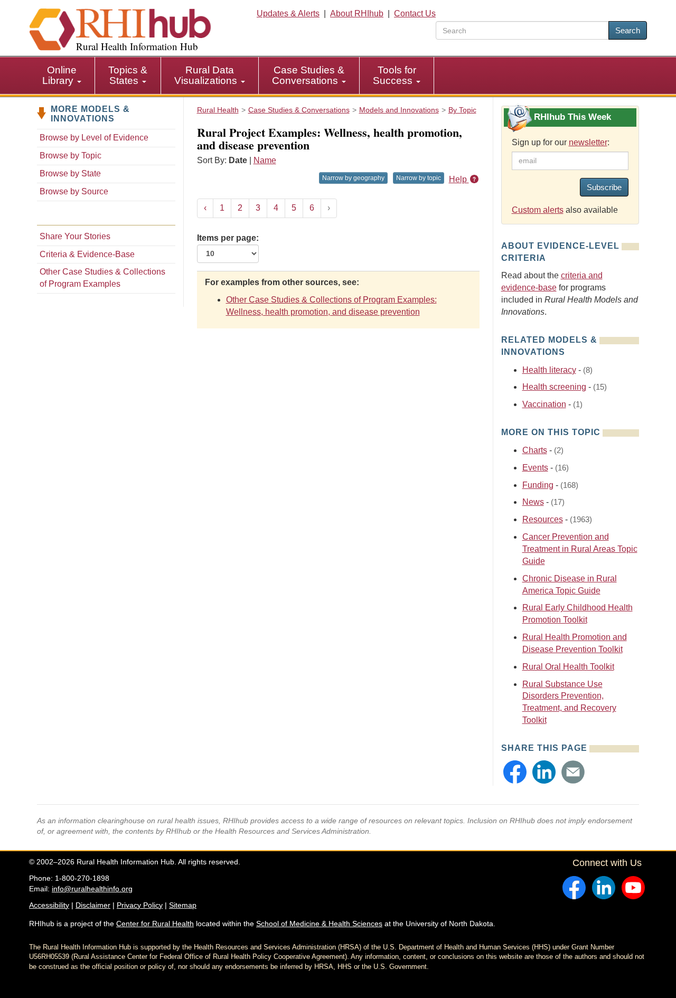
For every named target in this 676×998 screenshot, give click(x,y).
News (533, 501)
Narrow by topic (418, 178)
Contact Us (415, 13)
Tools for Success (394, 75)
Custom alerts (538, 209)
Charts (534, 450)
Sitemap (182, 905)
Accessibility (49, 905)
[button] (515, 772)
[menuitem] (62, 75)
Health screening (554, 386)
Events (535, 467)
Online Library (59, 75)
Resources (542, 519)
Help (459, 179)
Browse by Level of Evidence (94, 137)
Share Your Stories (75, 236)
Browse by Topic (70, 155)
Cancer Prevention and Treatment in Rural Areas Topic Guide (579, 549)
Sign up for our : (560, 142)
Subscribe (604, 187)
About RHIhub (356, 13)
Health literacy (549, 369)
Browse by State (70, 173)
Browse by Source (74, 191)
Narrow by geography (353, 178)
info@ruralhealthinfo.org (92, 888)
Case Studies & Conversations (308, 75)
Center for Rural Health (155, 923)
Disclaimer (93, 905)
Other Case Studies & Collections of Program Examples (102, 277)
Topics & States (127, 75)
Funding (537, 485)
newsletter (588, 142)
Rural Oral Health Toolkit (568, 666)
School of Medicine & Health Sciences (319, 923)
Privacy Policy (140, 905)
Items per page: (228, 237)
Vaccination (544, 404)
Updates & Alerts (288, 13)
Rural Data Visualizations (207, 75)
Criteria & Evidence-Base (87, 254)
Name (264, 160)
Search (627, 30)
